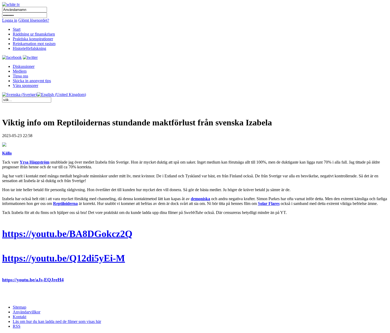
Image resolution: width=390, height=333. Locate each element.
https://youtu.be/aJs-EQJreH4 (33, 279)
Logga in (9, 20)
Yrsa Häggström (34, 162)
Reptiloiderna (65, 203)
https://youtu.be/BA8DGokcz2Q (67, 234)
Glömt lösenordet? (33, 20)
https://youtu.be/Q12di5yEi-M (63, 258)
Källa (7, 153)
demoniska (200, 198)
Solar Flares (269, 203)
